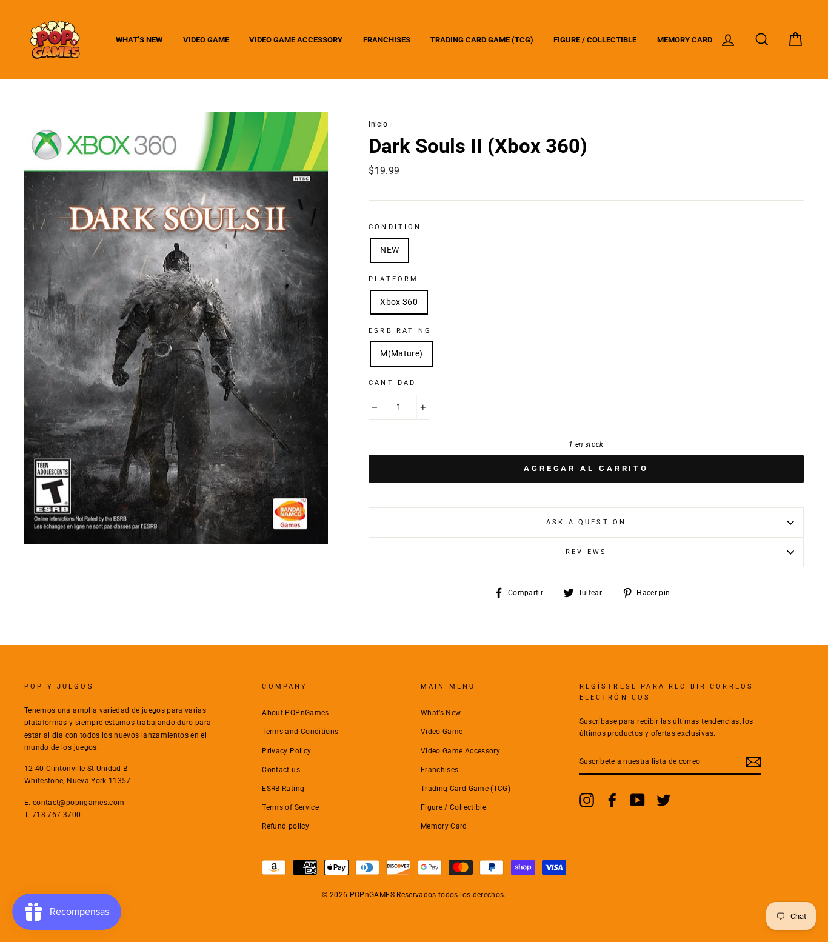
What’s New (139, 39)
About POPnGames (295, 713)
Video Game (206, 39)
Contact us (281, 770)
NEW (389, 250)
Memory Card (684, 39)
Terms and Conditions (300, 731)
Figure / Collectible (594, 39)
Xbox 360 (399, 302)
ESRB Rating (283, 788)
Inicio (378, 124)
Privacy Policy (286, 751)
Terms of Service (290, 807)
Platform (393, 279)
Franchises (386, 39)
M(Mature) (401, 353)
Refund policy (285, 826)
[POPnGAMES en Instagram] (586, 800)
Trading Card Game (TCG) (481, 39)
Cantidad (392, 383)
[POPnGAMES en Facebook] (612, 800)
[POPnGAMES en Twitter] (663, 800)
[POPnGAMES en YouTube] (637, 800)
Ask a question (586, 522)
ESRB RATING (400, 331)
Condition (395, 227)
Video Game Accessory (295, 39)
